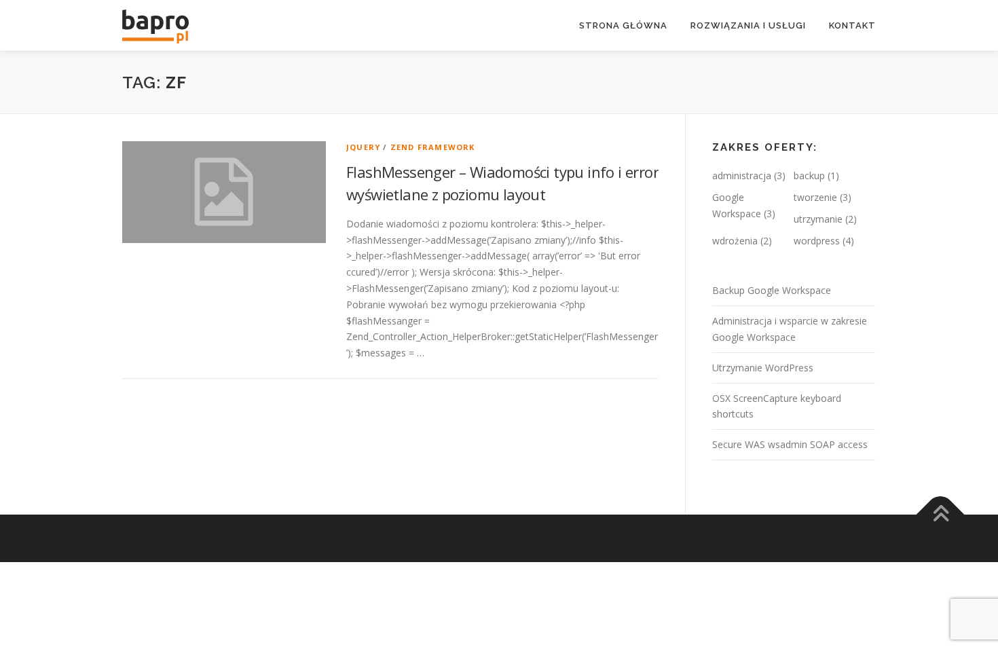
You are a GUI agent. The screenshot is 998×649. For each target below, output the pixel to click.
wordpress (817, 240)
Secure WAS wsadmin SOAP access (790, 444)
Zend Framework (432, 147)
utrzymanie (818, 218)
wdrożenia (735, 240)
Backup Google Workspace (771, 290)
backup (809, 175)
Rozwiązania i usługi (748, 25)
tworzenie (815, 197)
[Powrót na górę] (941, 515)
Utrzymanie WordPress (762, 367)
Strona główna (623, 25)
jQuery (363, 147)
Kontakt (852, 25)
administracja (741, 175)
